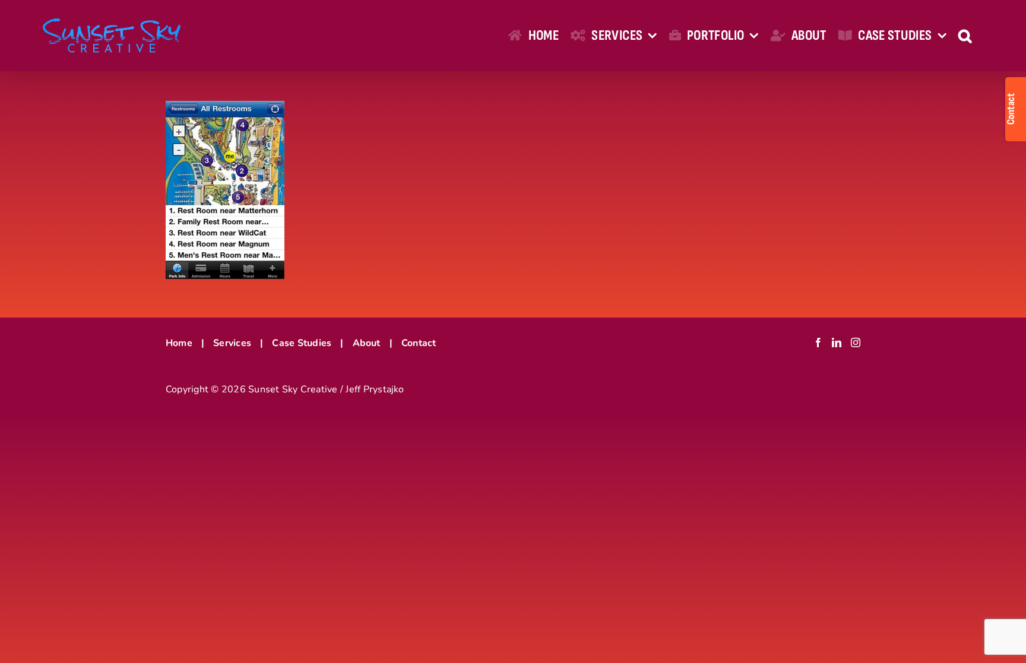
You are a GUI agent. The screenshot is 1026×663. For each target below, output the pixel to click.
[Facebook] (818, 342)
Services (232, 343)
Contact (418, 343)
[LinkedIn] (836, 342)
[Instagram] (855, 342)
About (367, 343)
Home (179, 343)
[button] (964, 35)
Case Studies (301, 343)
